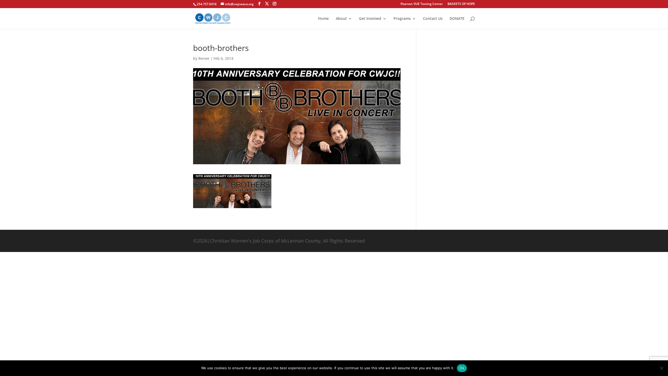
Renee (203, 58)
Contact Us (433, 19)
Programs (402, 19)
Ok (462, 368)
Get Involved (370, 19)
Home (323, 19)
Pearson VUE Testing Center (422, 4)
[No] (661, 368)
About (341, 19)
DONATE (457, 19)
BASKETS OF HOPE (461, 4)
